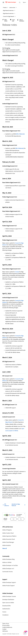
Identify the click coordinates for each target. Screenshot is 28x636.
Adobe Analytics (6, 545)
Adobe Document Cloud (8, 539)
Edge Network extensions (8, 10)
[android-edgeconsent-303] (18, 55)
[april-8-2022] (12, 436)
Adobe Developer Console (9, 596)
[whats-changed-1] (14, 60)
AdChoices (5, 631)
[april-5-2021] (12, 480)
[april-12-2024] (13, 265)
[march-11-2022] (13, 450)
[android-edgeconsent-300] (18, 297)
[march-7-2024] (13, 357)
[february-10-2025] (16, 162)
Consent (17, 271)
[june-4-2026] (12, 30)
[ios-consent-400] (13, 376)
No (21, 519)
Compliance (5, 615)
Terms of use (5, 623)
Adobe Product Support (8, 585)
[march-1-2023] (13, 401)
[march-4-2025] (13, 141)
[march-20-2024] (14, 329)
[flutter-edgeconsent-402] (18, 197)
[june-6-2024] (12, 178)
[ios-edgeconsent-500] (16, 332)
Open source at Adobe (8, 602)
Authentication (6, 608)
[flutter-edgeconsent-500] (18, 145)
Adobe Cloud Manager (8, 542)
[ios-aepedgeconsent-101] (18, 440)
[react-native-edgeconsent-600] (21, 269)
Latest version (12, 7)
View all (4, 548)
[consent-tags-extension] (16, 468)
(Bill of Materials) (20, 134)
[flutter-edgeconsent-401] (17, 225)
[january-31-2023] (15, 413)
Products (5, 7)
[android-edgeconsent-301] (18, 166)
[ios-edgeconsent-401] (16, 361)
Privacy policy (5, 625)
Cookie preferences (7, 627)
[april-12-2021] (12, 464)
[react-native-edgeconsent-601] (21, 211)
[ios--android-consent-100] (19, 484)
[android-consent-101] (15, 454)
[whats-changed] (14, 39)
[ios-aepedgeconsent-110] (18, 404)
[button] (5, 20)
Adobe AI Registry (7, 530)
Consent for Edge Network (8, 16)
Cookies (4, 629)
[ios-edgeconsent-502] (16, 34)
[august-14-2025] (14, 77)
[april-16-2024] (13, 236)
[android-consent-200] (16, 417)
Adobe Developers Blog (8, 559)
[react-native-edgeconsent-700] (21, 131)
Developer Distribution (8, 599)
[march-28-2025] (14, 127)
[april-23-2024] (13, 222)
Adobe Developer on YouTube (10, 565)
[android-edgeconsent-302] (18, 103)
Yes (13, 519)
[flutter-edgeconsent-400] (18, 240)
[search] (20, 2)
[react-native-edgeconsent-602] (21, 182)
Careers (4, 612)
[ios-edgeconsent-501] (15, 81)
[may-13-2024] (12, 193)
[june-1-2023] (11, 372)
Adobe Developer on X (8, 568)
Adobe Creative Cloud (8, 533)
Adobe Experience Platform (9, 536)
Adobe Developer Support (9, 582)
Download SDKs (6, 605)
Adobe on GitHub (6, 562)
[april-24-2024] (13, 207)
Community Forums (7, 571)
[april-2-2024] (12, 293)
